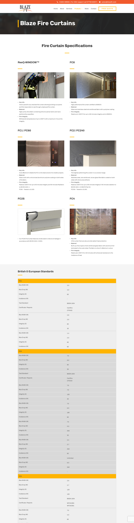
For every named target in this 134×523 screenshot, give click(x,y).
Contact (93, 8)
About (62, 8)
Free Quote (107, 8)
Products (77, 8)
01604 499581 (64, 2)
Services (69, 8)
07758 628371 (92, 2)
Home (56, 8)
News (87, 8)
